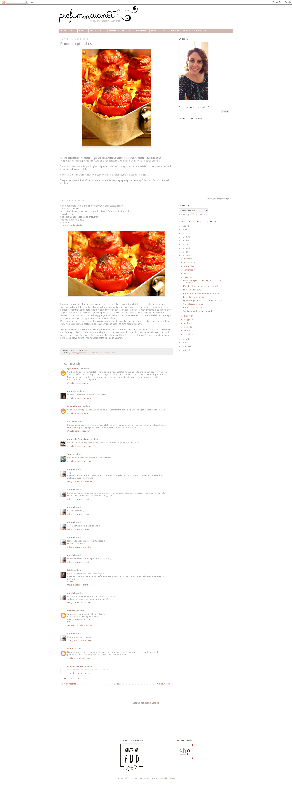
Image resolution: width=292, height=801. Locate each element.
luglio (186, 277)
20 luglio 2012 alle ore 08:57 (79, 625)
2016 (183, 241)
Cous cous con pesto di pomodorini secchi (202, 293)
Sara (69, 454)
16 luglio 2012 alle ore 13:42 (79, 446)
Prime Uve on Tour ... (192, 290)
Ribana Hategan (74, 406)
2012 (183, 256)
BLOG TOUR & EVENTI (138, 31)
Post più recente (68, 684)
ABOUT (73, 31)
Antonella (71, 391)
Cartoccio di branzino (193, 308)
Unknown (71, 611)
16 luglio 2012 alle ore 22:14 (79, 461)
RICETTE (83, 31)
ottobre (187, 266)
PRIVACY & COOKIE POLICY (194, 31)
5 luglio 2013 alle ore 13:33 (78, 658)
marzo (187, 327)
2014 (183, 248)
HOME (63, 31)
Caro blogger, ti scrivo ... (194, 304)
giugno (187, 316)
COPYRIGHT (174, 31)
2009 (184, 347)
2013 (183, 252)
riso (93, 353)
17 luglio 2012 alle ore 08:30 (79, 482)
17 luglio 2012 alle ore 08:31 (79, 499)
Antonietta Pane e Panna (78, 439)
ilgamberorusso (74, 369)
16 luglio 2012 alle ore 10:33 (79, 383)
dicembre (188, 259)
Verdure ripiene (109, 353)
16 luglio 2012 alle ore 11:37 (78, 413)
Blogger (172, 778)
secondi (99, 353)
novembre (188, 263)
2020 (184, 226)
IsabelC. (71, 649)
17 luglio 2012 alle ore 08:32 (79, 529)
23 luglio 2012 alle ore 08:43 (79, 641)
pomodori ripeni (84, 353)
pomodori (73, 353)
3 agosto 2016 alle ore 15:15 (79, 673)
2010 (183, 343)
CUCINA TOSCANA (98, 31)
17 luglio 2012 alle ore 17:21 (78, 585)
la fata (70, 570)
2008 (184, 350)
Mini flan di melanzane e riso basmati (200, 286)
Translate (200, 215)
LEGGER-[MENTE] (117, 31)
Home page (116, 684)
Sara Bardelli (153, 703)
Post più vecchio (164, 684)
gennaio (187, 334)
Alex (76, 175)
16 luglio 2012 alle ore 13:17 (78, 431)
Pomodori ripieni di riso (193, 297)
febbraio (188, 331)
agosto (187, 274)
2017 (183, 237)
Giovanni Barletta (75, 666)
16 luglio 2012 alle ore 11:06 (79, 398)
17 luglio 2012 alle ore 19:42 (79, 603)
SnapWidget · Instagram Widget (218, 199)
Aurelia (70, 470)
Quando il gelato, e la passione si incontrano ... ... (205, 301)
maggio (187, 320)
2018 (183, 234)
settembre (189, 270)
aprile (186, 323)
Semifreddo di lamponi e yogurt (197, 311)
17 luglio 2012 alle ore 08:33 (79, 562)
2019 (183, 230)
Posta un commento (73, 679)
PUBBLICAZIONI (158, 31)
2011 (183, 339)
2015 (183, 245)
